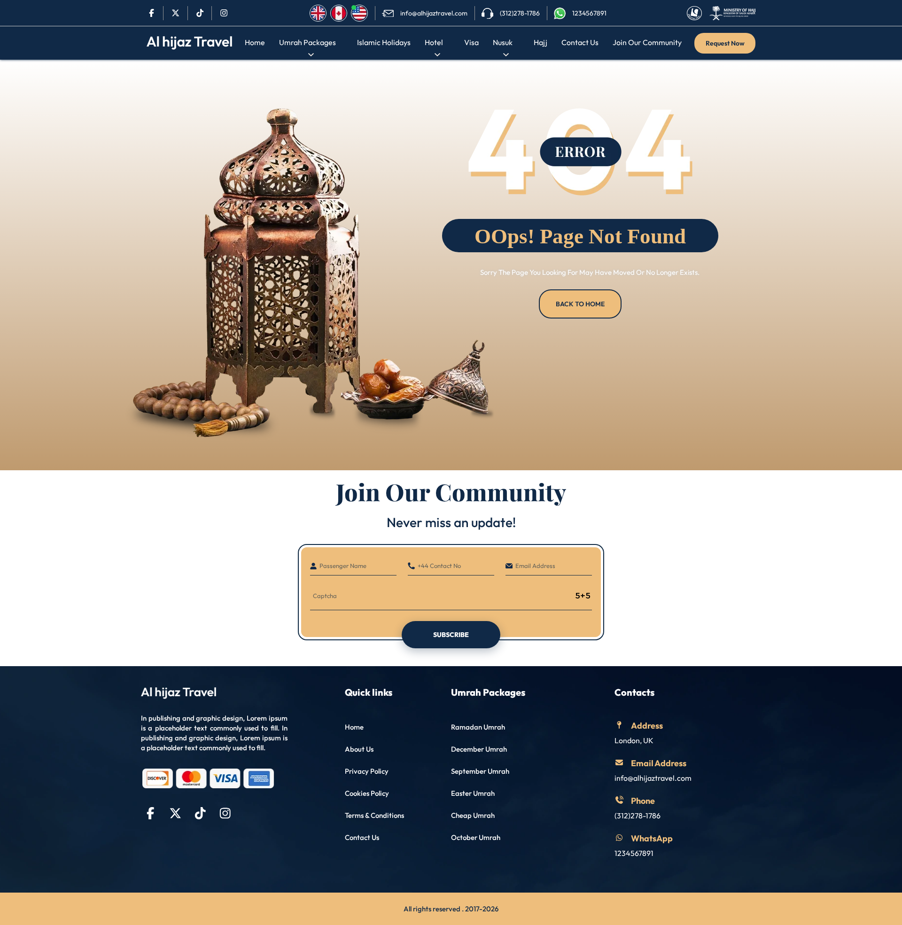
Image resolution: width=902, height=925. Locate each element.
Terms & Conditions (374, 815)
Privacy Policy (367, 771)
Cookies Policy (367, 793)
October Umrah (475, 837)
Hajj (540, 42)
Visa (471, 42)
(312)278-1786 (637, 815)
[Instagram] (224, 13)
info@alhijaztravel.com (653, 778)
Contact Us (580, 42)
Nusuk (503, 42)
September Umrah (480, 771)
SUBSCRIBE (451, 634)
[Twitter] (175, 13)
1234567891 (633, 853)
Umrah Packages (307, 42)
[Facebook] (151, 13)
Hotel (434, 42)
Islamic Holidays (384, 42)
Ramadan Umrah (478, 727)
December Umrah (479, 749)
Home (255, 42)
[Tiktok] (200, 13)
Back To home (580, 304)
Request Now (725, 43)
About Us (359, 749)
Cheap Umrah (473, 815)
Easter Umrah (473, 793)
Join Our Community (647, 42)
